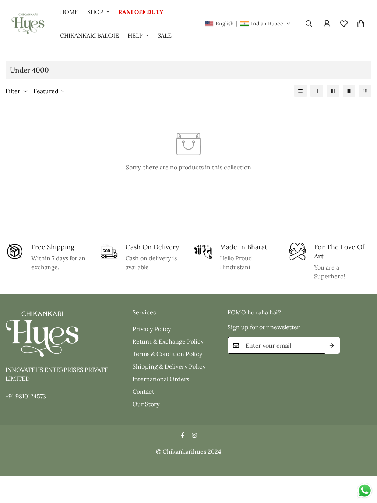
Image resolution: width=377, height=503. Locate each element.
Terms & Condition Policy (167, 354)
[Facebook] (183, 435)
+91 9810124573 (26, 396)
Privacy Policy (152, 329)
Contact (143, 391)
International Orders (161, 379)
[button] (247, 23)
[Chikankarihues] (28, 23)
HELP (135, 35)
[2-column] (316, 91)
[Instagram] (194, 435)
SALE (165, 35)
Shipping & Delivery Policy (169, 366)
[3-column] (333, 91)
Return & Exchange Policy (168, 341)
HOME (69, 11)
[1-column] (300, 91)
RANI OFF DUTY (140, 11)
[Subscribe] (332, 345)
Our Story (146, 404)
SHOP (95, 11)
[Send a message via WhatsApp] (364, 490)
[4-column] (349, 91)
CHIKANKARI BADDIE (89, 35)
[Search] (308, 23)
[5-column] (365, 91)
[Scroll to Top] (362, 462)
